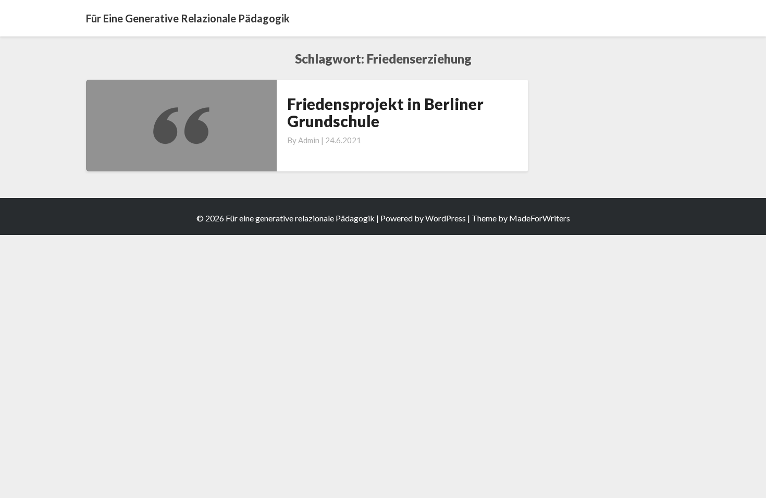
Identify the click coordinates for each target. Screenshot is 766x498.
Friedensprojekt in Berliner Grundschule (385, 112)
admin (308, 140)
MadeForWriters (539, 218)
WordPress (445, 218)
